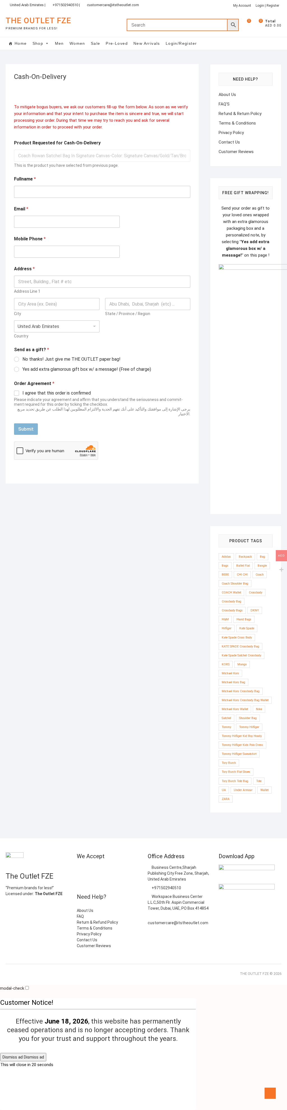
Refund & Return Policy (240, 113)
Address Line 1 (27, 291)
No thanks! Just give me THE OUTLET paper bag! (71, 359)
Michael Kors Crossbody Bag (241, 691)
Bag (262, 556)
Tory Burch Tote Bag (235, 781)
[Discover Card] (90, 882)
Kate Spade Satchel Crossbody (241, 655)
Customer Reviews (236, 151)
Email (21, 209)
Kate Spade (246, 628)
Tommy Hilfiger (249, 727)
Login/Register (181, 43)
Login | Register (267, 6)
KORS (226, 664)
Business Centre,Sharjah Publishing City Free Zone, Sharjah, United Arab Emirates (178, 873)
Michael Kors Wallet (235, 709)
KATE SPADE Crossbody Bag (240, 646)
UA (224, 790)
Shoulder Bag (248, 718)
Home (21, 43)
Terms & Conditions (237, 123)
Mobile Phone (30, 238)
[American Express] (81, 870)
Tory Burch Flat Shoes (236, 772)
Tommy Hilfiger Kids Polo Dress (242, 745)
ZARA (226, 799)
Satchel (226, 718)
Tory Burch (229, 763)
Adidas (226, 556)
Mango (242, 664)
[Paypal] (127, 870)
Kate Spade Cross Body (237, 637)
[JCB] (108, 882)
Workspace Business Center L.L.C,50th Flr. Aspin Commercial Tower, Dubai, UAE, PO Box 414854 (178, 902)
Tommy (226, 727)
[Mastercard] (108, 870)
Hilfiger (227, 628)
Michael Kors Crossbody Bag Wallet (245, 700)
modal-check (12, 988)
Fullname (25, 179)
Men (59, 43)
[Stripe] (99, 882)
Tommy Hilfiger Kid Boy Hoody (242, 736)
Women (77, 43)
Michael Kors (230, 673)
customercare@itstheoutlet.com (113, 5)
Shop (38, 43)
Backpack (245, 556)
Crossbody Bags (232, 610)
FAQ (80, 916)
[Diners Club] (81, 882)
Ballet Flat (243, 565)
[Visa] (118, 870)
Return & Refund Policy (97, 922)
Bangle (262, 565)
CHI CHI (242, 574)
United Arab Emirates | (27, 5)
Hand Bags (244, 619)
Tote (258, 781)
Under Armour (243, 790)
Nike (259, 709)
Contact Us (229, 142)
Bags (225, 565)
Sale (95, 43)
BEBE (225, 574)
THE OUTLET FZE (38, 20)
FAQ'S (224, 104)
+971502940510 (166, 888)
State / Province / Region (127, 313)
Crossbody (255, 592)
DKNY (255, 610)
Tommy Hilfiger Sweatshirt (239, 754)
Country (21, 336)
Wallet (264, 790)
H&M (225, 619)
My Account (242, 6)
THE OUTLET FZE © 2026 (260, 973)
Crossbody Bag (231, 601)
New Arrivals (146, 43)
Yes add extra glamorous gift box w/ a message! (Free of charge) (86, 369)
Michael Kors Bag (233, 682)
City (17, 313)
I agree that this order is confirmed (56, 393)
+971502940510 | (66, 5)
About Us (227, 94)
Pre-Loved (117, 43)
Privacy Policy (231, 132)
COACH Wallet (231, 592)
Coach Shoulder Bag (235, 583)
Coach (260, 574)
